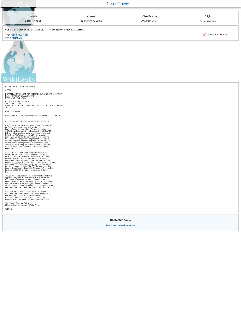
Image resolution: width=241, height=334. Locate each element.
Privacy (125, 4)
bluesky (122, 225)
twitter (132, 225)
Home (112, 4)
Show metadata (13, 38)
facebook (111, 225)
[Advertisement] (120, 61)
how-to (210, 34)
